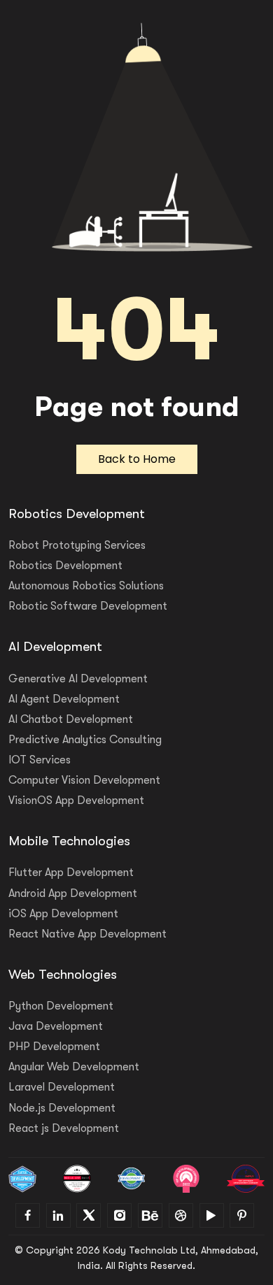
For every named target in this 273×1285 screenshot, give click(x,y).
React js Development (63, 1128)
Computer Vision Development (84, 780)
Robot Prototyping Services (77, 545)
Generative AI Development (78, 679)
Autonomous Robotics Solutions (86, 586)
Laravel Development (61, 1087)
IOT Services (39, 760)
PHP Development (54, 1046)
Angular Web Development (73, 1067)
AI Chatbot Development (70, 719)
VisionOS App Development (76, 800)
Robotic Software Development (87, 606)
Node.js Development (61, 1108)
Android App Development (72, 893)
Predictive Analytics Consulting (85, 739)
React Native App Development (87, 934)
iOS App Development (63, 913)
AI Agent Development (64, 699)
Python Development (60, 1006)
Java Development (55, 1026)
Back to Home (137, 459)
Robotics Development (65, 565)
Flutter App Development (71, 872)
